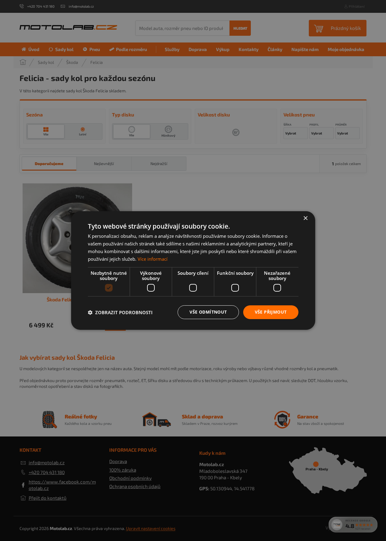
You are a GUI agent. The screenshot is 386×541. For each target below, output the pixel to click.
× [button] (305, 218)
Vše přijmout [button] (271, 312)
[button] (120, 312)
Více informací (153, 259)
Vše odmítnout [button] (208, 312)
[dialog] (193, 270)
